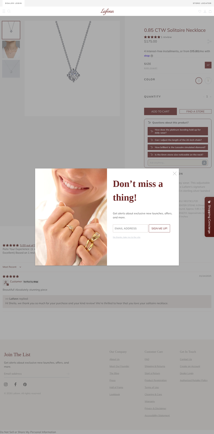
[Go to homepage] (107, 11)
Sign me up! (159, 228)
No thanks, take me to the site (126, 237)
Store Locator (202, 3)
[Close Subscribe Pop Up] (174, 173)
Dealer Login (13, 3)
